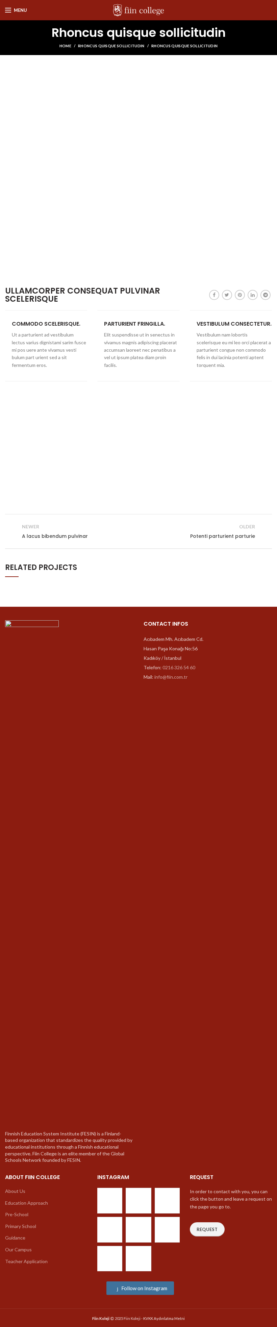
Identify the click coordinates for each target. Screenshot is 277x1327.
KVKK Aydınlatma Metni (164, 1318)
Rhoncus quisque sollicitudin (111, 46)
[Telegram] (265, 295)
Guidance (15, 1238)
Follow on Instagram (143, 1288)
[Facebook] (214, 295)
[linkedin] (253, 295)
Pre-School (16, 1214)
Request (207, 1229)
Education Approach (26, 1203)
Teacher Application (26, 1261)
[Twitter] (227, 295)
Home (65, 46)
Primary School (20, 1226)
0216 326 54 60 (178, 667)
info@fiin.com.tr (170, 677)
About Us (15, 1191)
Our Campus (18, 1249)
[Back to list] (138, 531)
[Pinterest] (240, 295)
